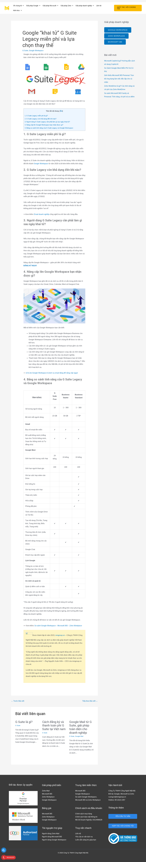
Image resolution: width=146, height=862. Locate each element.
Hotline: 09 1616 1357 (116, 800)
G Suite (25, 50)
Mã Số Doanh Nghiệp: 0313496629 (88, 820)
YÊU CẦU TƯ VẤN (122, 816)
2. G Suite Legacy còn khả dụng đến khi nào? (40, 119)
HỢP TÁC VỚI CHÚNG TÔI (122, 826)
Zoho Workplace (48, 797)
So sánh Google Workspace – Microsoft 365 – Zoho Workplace (58, 626)
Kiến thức (16, 10)
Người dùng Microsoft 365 (52, 837)
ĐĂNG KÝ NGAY (30, 266)
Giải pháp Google (32, 6)
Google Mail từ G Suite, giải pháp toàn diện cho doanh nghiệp (80, 727)
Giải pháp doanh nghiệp (84, 6)
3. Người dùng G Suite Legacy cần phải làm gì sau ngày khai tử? (47, 122)
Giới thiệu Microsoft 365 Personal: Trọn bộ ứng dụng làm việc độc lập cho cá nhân (119, 78)
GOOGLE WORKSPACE (118, 30)
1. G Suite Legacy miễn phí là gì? (36, 116)
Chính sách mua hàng (83, 814)
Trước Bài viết (17, 701)
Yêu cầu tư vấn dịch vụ (84, 837)
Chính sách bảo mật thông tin (86, 817)
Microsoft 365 (47, 794)
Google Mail (79, 736)
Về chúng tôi (17, 6)
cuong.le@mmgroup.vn (117, 797)
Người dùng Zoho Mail (50, 833)
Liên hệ (98, 6)
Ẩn (61, 111)
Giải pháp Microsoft (49, 6)
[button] (128, 8)
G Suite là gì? (23, 722)
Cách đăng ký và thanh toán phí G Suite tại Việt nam (54, 725)
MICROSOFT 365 (115, 42)
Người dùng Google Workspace (54, 840)
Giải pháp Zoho (66, 6)
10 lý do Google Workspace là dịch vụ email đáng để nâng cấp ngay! (52, 373)
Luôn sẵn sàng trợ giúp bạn (85, 840)
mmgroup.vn (60, 635)
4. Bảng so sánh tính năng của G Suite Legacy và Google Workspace (49, 128)
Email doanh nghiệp (41, 214)
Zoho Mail (46, 791)
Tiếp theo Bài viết (90, 701)
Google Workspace (36, 50)
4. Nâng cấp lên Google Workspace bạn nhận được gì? (44, 125)
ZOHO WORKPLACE (116, 36)
